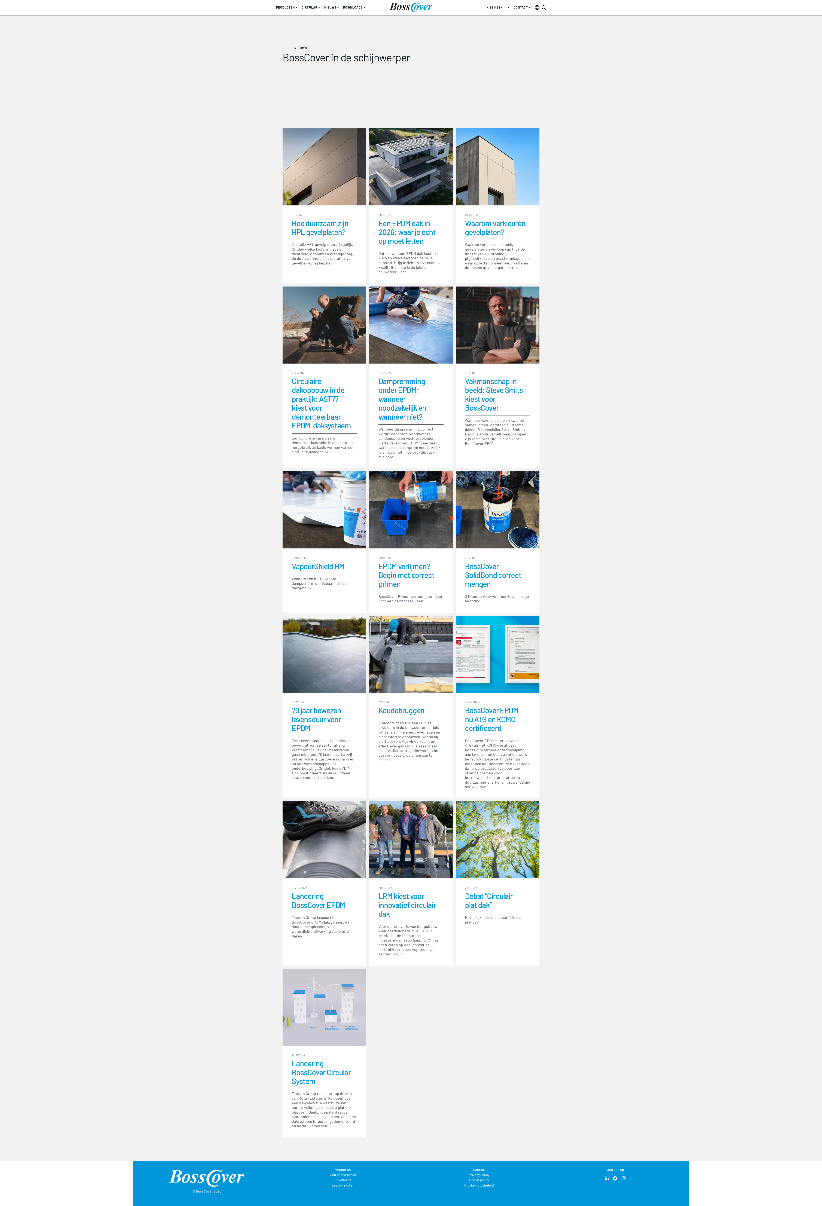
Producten (343, 1169)
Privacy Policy (479, 1175)
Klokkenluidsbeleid (479, 1185)
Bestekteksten (343, 1185)
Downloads (342, 1180)
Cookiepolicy (479, 1180)
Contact (479, 1169)
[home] (411, 7)
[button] (286, 7)
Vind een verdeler (342, 1175)
